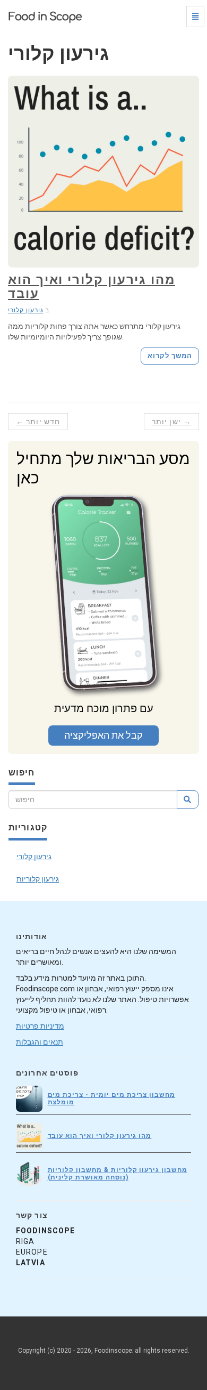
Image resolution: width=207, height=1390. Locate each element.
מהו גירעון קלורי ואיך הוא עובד (91, 286)
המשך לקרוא (170, 356)
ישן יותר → (171, 421)
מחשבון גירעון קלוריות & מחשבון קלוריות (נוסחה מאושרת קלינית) (117, 1173)
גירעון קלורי (26, 310)
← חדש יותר (38, 421)
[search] (188, 799)
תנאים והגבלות (39, 1042)
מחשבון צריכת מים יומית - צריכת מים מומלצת (112, 1098)
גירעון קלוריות (37, 879)
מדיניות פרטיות (40, 1026)
